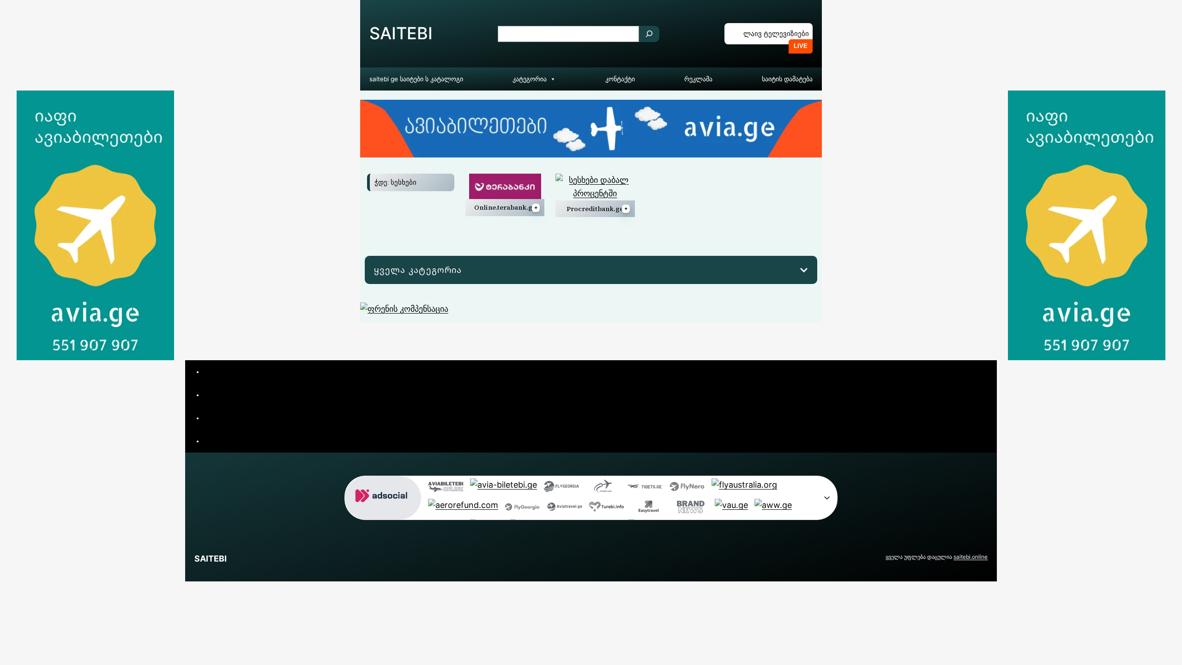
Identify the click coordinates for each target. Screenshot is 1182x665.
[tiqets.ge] (645, 488)
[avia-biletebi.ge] (503, 488)
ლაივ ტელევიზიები (776, 33)
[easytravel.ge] (648, 509)
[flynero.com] (687, 488)
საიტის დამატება (787, 79)
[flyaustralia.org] (744, 488)
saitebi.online (970, 556)
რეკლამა (698, 79)
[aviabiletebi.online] (446, 488)
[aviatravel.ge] (564, 509)
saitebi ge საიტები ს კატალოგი (416, 79)
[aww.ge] (773, 509)
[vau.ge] (731, 509)
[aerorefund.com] (463, 509)
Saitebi (401, 33)
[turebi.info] (606, 509)
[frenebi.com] (603, 488)
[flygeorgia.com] (522, 509)
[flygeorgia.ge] (561, 488)
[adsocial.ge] (383, 512)
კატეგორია (530, 79)
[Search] (649, 34)
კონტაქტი (620, 79)
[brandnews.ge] (690, 509)
